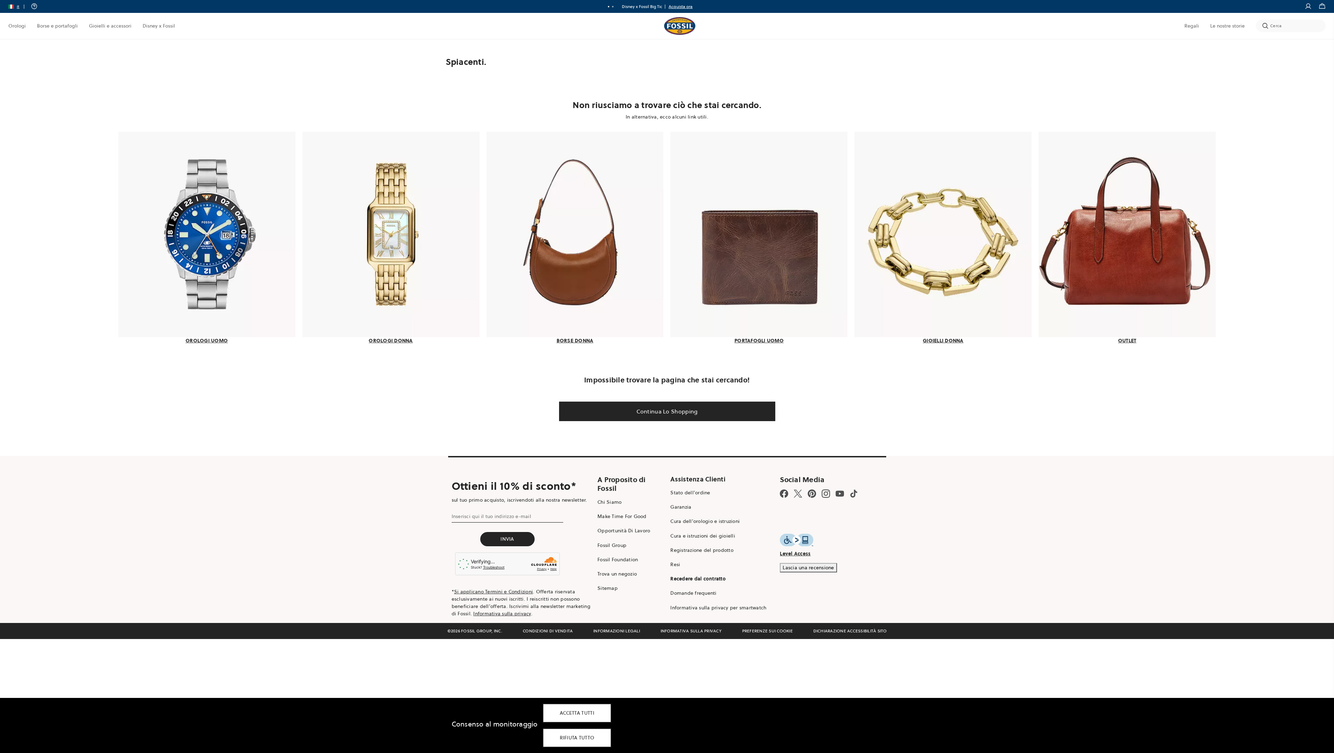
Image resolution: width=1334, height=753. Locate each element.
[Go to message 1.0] (608, 6)
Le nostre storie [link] (1227, 25)
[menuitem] (17, 26)
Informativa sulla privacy (502, 613)
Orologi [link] (17, 25)
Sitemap (607, 588)
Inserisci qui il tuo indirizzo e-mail (491, 516)
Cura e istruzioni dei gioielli (702, 535)
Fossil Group (611, 545)
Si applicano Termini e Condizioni (493, 591)
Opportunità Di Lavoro (623, 530)
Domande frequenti (693, 593)
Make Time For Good (622, 516)
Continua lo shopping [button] (667, 411)
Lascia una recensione (808, 567)
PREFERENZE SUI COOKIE (767, 631)
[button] (18, 6)
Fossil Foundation (617, 559)
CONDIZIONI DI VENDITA (548, 631)
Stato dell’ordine (690, 492)
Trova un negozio (617, 573)
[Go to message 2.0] (612, 6)
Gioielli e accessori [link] (110, 25)
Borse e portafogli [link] (57, 25)
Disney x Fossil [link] (159, 25)
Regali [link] (1191, 25)
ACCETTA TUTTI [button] (577, 712)
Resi (675, 564)
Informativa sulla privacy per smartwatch (718, 607)
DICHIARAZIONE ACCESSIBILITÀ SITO (850, 631)
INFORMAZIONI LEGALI (616, 631)
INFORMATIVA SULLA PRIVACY (691, 631)
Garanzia (680, 506)
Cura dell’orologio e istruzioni (705, 521)
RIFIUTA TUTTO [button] (577, 737)
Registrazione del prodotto (701, 550)
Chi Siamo (609, 502)
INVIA (507, 538)
